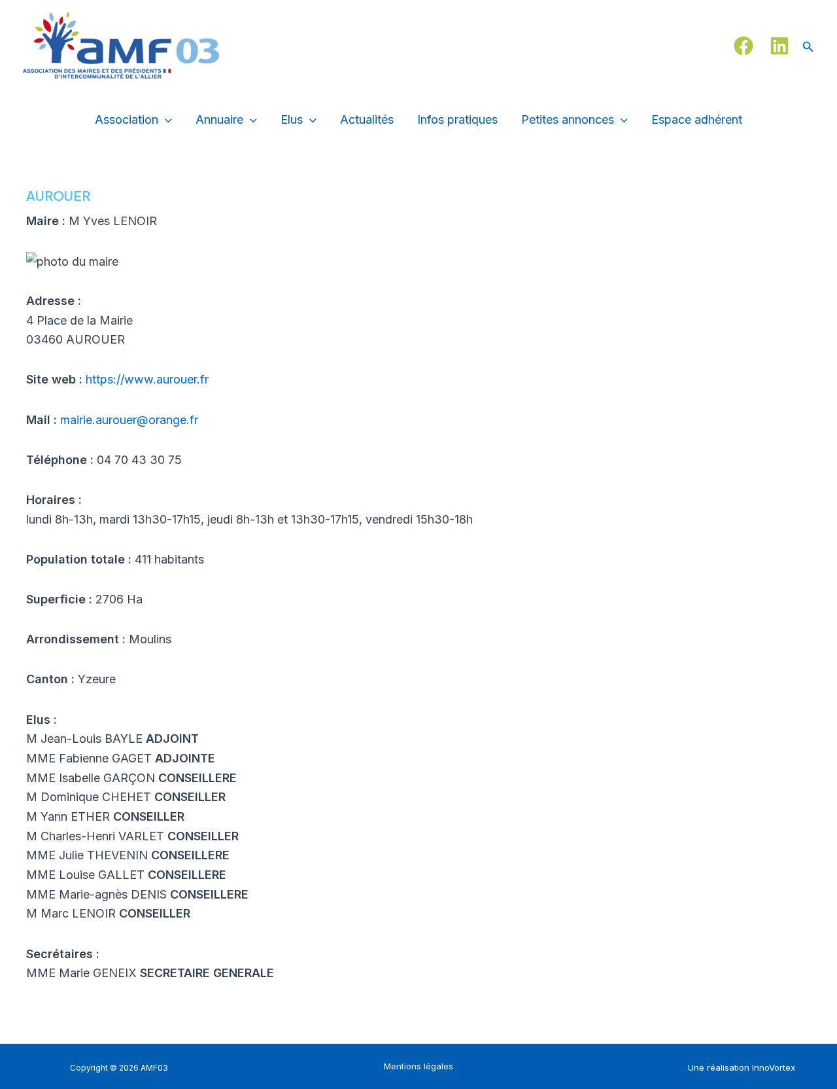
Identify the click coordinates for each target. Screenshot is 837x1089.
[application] (165, 120)
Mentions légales (418, 1066)
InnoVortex (773, 1067)
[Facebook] (743, 46)
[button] (808, 45)
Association (126, 119)
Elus (292, 119)
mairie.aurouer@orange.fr (129, 420)
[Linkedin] (779, 46)
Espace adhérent (696, 119)
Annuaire (219, 119)
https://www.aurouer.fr (147, 379)
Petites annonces (567, 119)
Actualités (367, 119)
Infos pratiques (457, 119)
